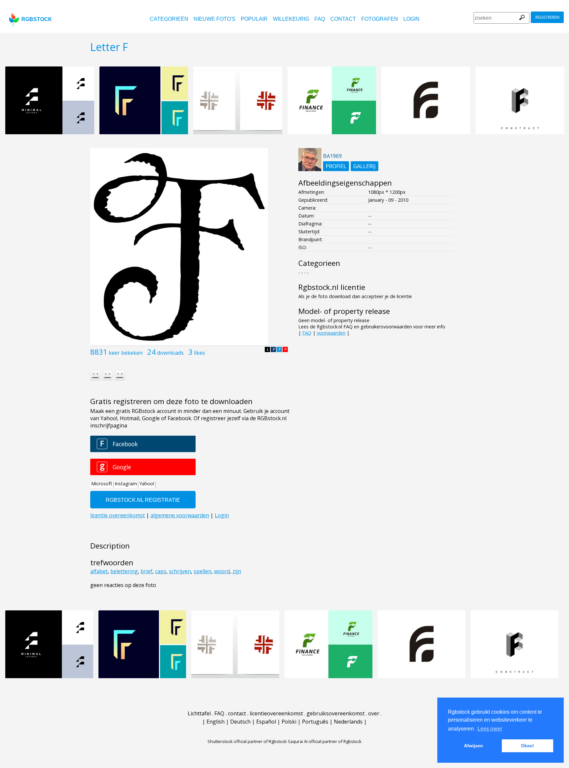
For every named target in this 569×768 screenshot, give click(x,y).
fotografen (379, 19)
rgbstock (36, 19)
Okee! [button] (527, 745)
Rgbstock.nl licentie (331, 287)
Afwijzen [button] (473, 745)
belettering (124, 571)
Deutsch (240, 721)
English (215, 721)
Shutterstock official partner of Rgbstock (247, 741)
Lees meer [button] (489, 728)
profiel (336, 166)
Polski (289, 721)
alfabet (99, 571)
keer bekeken (126, 352)
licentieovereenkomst (276, 713)
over (373, 713)
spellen (202, 571)
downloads (170, 352)
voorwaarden (331, 333)
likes (199, 352)
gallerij (364, 166)
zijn (236, 571)
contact (343, 19)
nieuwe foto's (214, 19)
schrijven (180, 571)
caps (160, 571)
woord (222, 571)
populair (254, 19)
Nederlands (348, 721)
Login (411, 19)
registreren (547, 17)
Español (266, 721)
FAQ (319, 19)
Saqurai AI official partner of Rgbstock (325, 741)
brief (146, 571)
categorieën (169, 19)
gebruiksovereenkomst (336, 713)
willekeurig (291, 19)
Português (315, 721)
